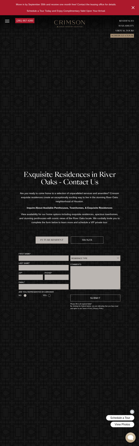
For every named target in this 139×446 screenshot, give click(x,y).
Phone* (48, 273)
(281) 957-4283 (24, 20)
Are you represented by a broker (36, 292)
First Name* (25, 254)
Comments (75, 264)
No (20, 295)
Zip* (20, 273)
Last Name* (24, 263)
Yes (44, 295)
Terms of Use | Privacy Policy (92, 308)
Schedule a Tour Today (39, 10)
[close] (133, 7)
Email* (22, 282)
